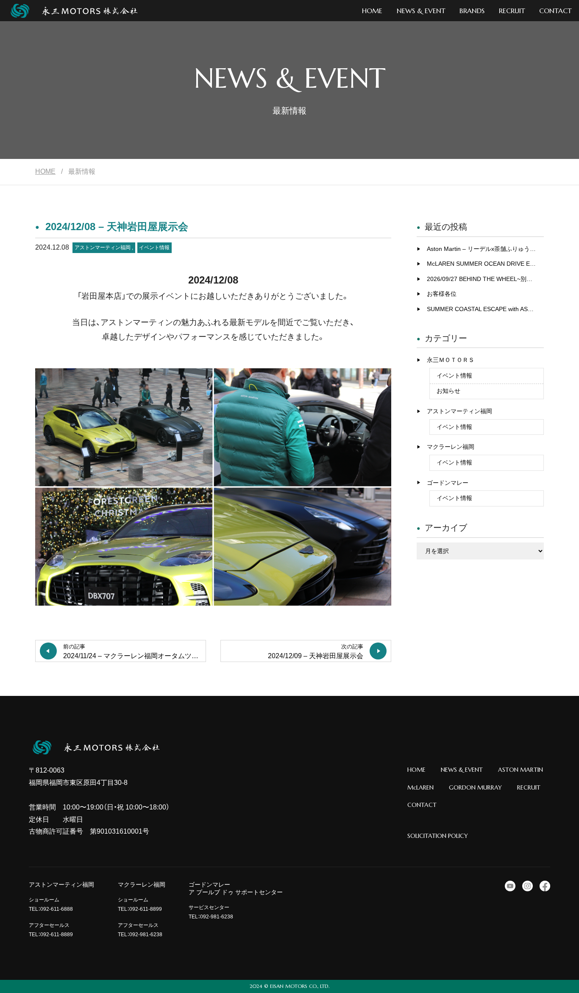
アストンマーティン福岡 (103, 247)
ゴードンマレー (447, 482)
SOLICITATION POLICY (437, 836)
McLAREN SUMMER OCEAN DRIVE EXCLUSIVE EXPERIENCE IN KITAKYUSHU (485, 263)
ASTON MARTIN (520, 769)
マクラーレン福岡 (450, 446)
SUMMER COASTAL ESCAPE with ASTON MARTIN (485, 309)
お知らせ (448, 390)
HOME (45, 171)
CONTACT (422, 805)
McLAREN (420, 787)
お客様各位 (442, 293)
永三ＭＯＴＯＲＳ (450, 359)
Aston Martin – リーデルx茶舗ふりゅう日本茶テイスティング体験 (485, 248)
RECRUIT (528, 787)
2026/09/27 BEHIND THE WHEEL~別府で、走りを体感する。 (485, 278)
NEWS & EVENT (462, 769)
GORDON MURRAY (475, 787)
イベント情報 (154, 247)
